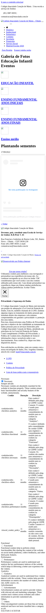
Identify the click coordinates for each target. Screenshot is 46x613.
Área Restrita (7, 50)
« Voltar (4, 224)
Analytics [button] (5, 571)
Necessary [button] (5, 379)
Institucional (11, 32)
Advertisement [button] (7, 585)
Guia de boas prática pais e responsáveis (22, 372)
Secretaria (10, 39)
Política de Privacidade (15, 368)
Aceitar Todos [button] (29, 287)
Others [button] (3, 599)
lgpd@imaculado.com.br (26, 352)
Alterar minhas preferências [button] (12, 287)
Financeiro (10, 41)
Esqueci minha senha (22, 50)
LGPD (9, 358)
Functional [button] (5, 543)
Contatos (9, 37)
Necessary (8, 381)
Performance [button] (6, 557)
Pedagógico (11, 34)
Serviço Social (12, 43)
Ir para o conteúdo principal (12, 2)
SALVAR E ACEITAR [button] (10, 611)
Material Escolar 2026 (15, 46)
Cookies (9, 363)
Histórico (10, 30)
